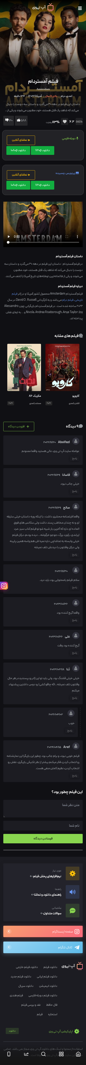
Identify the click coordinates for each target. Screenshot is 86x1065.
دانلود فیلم (50, 967)
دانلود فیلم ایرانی (47, 976)
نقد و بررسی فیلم (31, 1005)
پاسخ (74, 458)
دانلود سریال (26, 986)
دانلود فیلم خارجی (27, 967)
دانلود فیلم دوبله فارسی (42, 995)
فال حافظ (51, 1005)
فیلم (40, 1014)
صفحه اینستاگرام (62, 931)
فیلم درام (67, 300)
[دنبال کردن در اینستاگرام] (4, 586)
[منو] (80, 8)
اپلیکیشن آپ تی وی (41, 1031)
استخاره (52, 1014)
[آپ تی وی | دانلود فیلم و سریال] (42, 10)
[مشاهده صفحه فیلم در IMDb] (78, 122)
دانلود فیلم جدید (21, 976)
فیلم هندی (16, 995)
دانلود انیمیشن (48, 986)
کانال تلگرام (65, 947)
